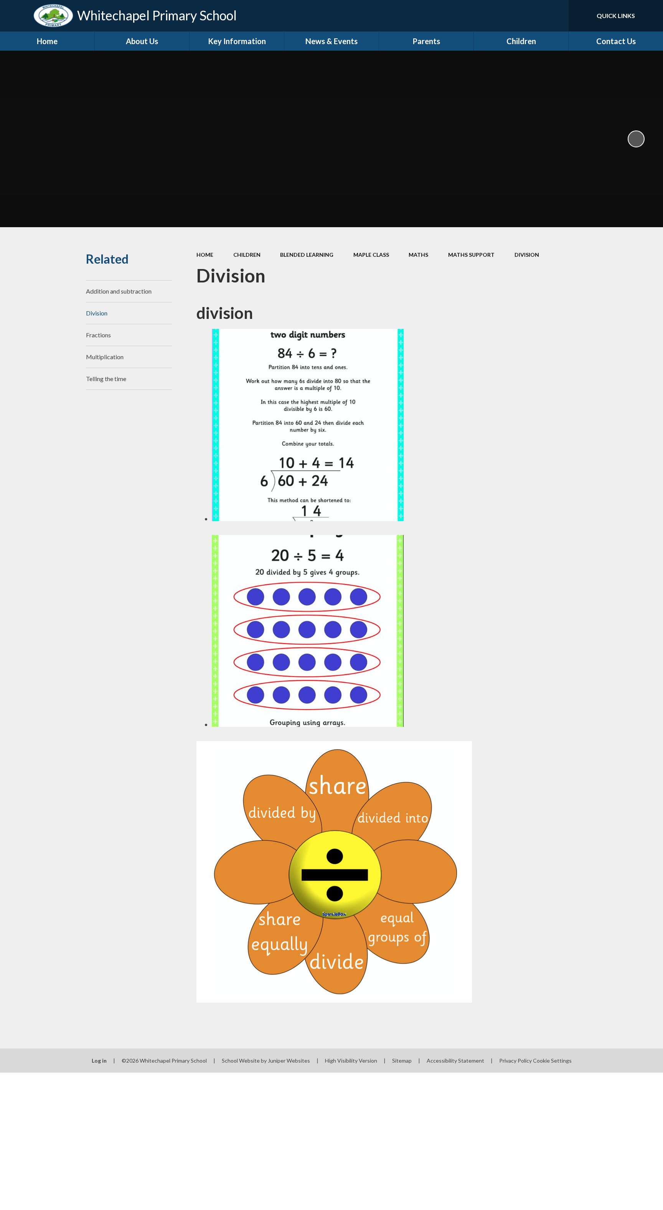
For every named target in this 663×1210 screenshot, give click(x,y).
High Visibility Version (351, 1060)
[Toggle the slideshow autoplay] (636, 138)
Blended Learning (306, 254)
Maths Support (471, 254)
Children (247, 254)
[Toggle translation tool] (528, 15)
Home (204, 254)
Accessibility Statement (455, 1060)
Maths (418, 254)
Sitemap (402, 1060)
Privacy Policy (515, 1060)
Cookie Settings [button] (552, 1060)
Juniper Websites (289, 1060)
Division (527, 254)
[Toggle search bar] (555, 15)
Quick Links (616, 15)
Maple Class (371, 254)
